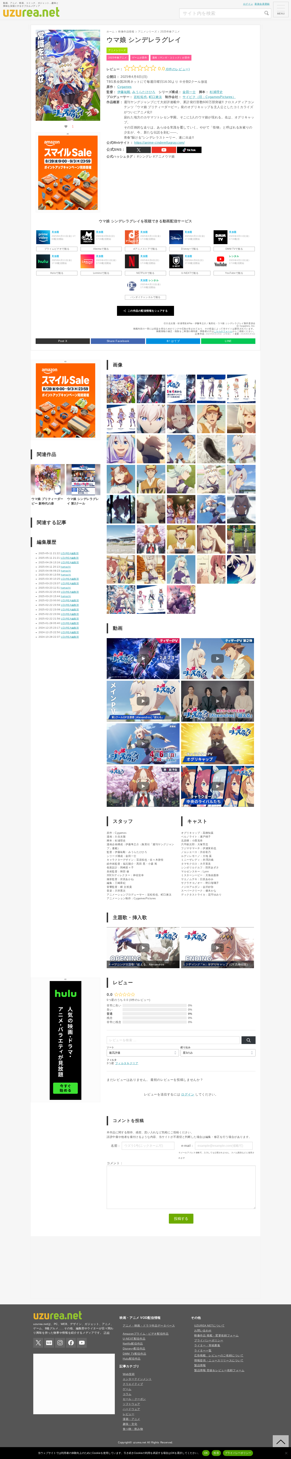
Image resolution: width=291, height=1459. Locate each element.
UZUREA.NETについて (209, 1325)
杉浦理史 (216, 92)
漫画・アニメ (131, 1419)
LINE (228, 341)
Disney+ (176, 237)
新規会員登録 (262, 4)
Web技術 (129, 1374)
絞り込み (186, 1047)
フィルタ (112, 1059)
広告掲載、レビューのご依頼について (218, 1355)
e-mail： (187, 1145)
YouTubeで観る (234, 273)
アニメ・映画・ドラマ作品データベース (149, 1325)
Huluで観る (56, 273)
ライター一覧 (203, 1350)
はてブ (173, 341)
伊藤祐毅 (124, 92)
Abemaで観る (101, 248)
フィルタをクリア (126, 1063)
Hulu (43, 261)
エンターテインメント (137, 1379)
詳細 (106, 1332)
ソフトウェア (131, 1404)
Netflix (132, 261)
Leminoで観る (101, 273)
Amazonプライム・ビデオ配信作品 (146, 1333)
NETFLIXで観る (145, 273)
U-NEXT (176, 261)
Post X (62, 341)
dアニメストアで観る (145, 248)
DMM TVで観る (234, 248)
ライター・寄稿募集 (207, 1345)
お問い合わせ (203, 1330)
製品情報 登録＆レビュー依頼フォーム (219, 1370)
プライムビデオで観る (56, 248)
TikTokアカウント (189, 150)
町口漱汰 (155, 97)
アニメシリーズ (117, 50)
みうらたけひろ (143, 92)
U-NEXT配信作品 (134, 1338)
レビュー (128, 1414)
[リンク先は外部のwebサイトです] (68, 208)
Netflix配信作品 (133, 1343)
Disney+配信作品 (134, 1348)
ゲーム (127, 1389)
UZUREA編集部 (70, 553)
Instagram (60, 1343)
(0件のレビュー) (177, 69)
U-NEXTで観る (190, 273)
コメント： (115, 1163)
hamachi (66, 566)
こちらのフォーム (223, 331)
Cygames (124, 87)
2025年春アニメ (117, 57)
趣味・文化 (130, 1424)
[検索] (249, 1040)
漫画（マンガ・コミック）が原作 (171, 57)
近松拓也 (140, 97)
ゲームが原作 (139, 57)
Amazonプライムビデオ (43, 237)
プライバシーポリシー (208, 1340)
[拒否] (286, 1453)
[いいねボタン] (66, 126)
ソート (110, 1047)
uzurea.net (139, 1442)
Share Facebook (118, 341)
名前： (116, 1145)
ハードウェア (131, 1409)
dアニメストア (132, 237)
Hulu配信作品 (132, 1358)
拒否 (216, 1452)
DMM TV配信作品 (134, 1353)
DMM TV (220, 237)
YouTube (220, 261)
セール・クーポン (134, 1399)
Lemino (87, 261)
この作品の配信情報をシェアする (148, 310)
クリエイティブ (133, 1384)
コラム (127, 1394)
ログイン (248, 4)
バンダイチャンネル (132, 285)
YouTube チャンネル (164, 150)
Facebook (71, 1343)
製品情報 (200, 1365)
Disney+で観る (189, 248)
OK (206, 1452)
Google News (49, 1343)
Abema (87, 237)
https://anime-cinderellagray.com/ (159, 142)
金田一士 (189, 92)
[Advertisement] (149, 13)
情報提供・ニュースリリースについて (218, 1360)
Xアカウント (138, 150)
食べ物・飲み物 (133, 1428)
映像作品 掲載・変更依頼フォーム (216, 1335)
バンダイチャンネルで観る (145, 297)
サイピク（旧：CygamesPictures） (209, 97)
